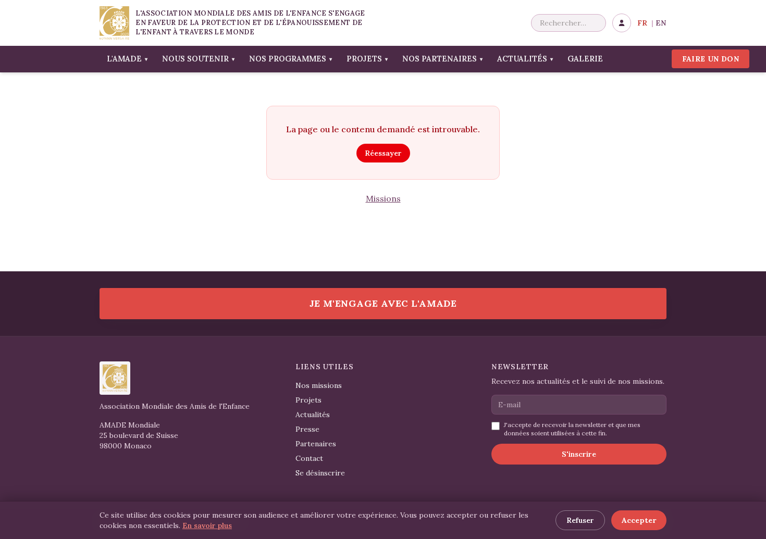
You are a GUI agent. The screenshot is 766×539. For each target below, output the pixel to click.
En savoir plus (207, 525)
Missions (383, 198)
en (661, 23)
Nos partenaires (442, 59)
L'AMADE (127, 59)
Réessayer (383, 153)
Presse (307, 429)
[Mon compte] (621, 23)
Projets (367, 59)
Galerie (585, 59)
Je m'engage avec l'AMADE (383, 303)
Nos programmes (290, 59)
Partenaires (315, 443)
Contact (309, 458)
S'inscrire (579, 454)
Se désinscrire (320, 473)
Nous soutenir (198, 59)
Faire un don (710, 59)
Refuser (580, 520)
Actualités (525, 59)
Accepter (639, 520)
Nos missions (318, 385)
